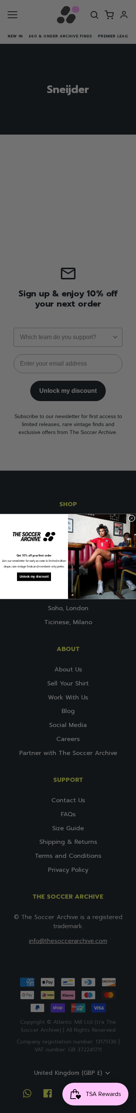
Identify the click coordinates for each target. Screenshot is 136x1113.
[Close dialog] (132, 518)
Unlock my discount (34, 576)
